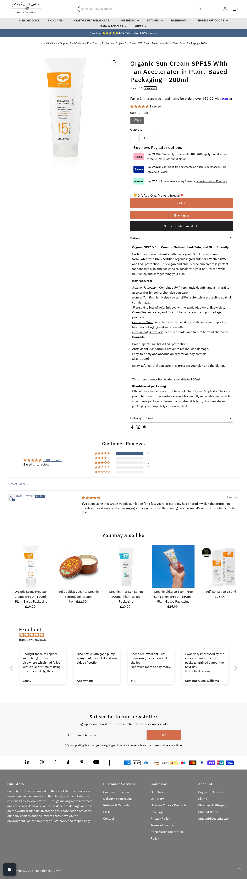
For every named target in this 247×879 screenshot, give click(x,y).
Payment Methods (211, 792)
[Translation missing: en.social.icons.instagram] (42, 763)
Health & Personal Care (92, 20)
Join (164, 735)
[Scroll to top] (239, 868)
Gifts (139, 26)
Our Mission (159, 792)
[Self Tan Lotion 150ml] (220, 566)
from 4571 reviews (32, 640)
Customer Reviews (116, 792)
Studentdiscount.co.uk (213, 818)
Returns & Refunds (116, 805)
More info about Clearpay (211, 181)
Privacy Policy (160, 818)
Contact (108, 818)
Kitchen (153, 20)
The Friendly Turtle (47, 871)
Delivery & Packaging (117, 799)
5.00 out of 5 (52, 460)
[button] (140, 106)
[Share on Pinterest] (144, 428)
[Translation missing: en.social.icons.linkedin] (27, 763)
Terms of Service (162, 825)
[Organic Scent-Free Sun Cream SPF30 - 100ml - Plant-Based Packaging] (31, 566)
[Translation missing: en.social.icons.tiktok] (68, 763)
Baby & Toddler (112, 26)
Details (135, 238)
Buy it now (181, 215)
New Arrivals (29, 20)
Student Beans (208, 812)
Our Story (157, 799)
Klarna (202, 799)
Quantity (136, 129)
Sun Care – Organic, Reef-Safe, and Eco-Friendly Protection (80, 43)
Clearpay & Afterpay (212, 805)
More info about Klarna (172, 159)
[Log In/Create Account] (225, 9)
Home (42, 43)
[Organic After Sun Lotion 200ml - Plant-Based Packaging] (126, 566)
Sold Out (182, 203)
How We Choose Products (169, 805)
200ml (138, 121)
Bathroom (179, 20)
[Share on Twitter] (138, 428)
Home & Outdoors (211, 20)
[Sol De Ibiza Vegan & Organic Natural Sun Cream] (78, 566)
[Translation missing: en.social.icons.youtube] (96, 763)
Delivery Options (141, 418)
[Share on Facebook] (132, 428)
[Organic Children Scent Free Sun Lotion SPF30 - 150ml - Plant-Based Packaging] (173, 566)
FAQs (106, 812)
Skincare (55, 20)
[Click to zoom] (114, 61)
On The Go (128, 20)
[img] (91, 498)
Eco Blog (156, 812)
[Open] (9, 869)
